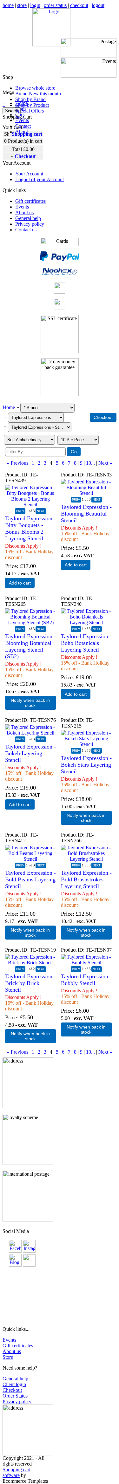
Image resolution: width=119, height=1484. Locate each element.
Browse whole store (35, 88)
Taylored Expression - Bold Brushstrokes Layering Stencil (86, 879)
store (22, 5)
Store (8, 1357)
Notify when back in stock (30, 703)
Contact (23, 126)
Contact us (25, 229)
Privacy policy (29, 224)
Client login (14, 1384)
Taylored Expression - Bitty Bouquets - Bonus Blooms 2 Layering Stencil (30, 528)
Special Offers (29, 110)
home (8, 5)
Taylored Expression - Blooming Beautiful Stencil (86, 513)
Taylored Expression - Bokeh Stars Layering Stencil (86, 765)
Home (9, 407)
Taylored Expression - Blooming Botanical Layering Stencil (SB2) (30, 646)
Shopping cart (27, 134)
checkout (79, 5)
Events (22, 120)
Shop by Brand (30, 99)
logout (98, 5)
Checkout (12, 1390)
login (35, 5)
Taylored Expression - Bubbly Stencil (86, 979)
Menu (8, 92)
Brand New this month (38, 93)
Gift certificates (30, 201)
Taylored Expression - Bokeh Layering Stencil (30, 753)
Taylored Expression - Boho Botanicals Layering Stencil (86, 643)
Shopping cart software (16, 1472)
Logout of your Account (39, 179)
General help (28, 218)
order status (55, 5)
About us (24, 212)
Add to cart (20, 582)
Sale (19, 116)
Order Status (15, 1396)
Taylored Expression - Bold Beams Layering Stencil (30, 879)
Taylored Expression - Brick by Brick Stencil (30, 983)
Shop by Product (32, 105)
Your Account (29, 173)
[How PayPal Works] (59, 259)
